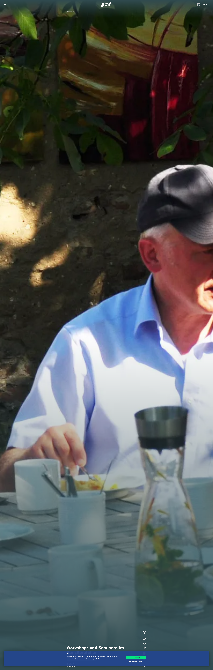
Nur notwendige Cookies (136, 661)
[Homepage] (106, 4)
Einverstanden (136, 657)
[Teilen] (144, 648)
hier (105, 659)
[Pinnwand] (144, 643)
